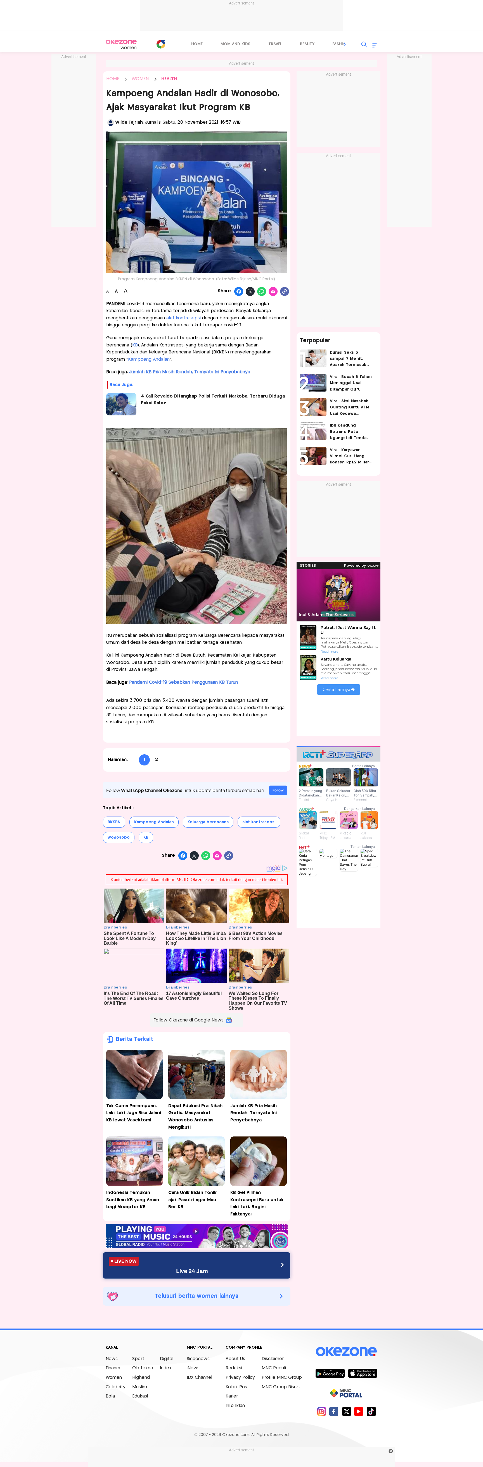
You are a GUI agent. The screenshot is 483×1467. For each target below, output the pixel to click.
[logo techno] (121, 44)
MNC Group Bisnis (281, 1387)
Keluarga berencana (208, 822)
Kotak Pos (236, 1387)
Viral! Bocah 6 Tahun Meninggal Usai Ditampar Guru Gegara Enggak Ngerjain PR (351, 384)
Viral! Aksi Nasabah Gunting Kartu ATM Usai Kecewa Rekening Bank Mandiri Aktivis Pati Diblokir (350, 408)
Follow (278, 790)
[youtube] (358, 1411)
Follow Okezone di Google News (188, 1020)
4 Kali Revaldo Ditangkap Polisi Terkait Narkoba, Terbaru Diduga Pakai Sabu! (213, 399)
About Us (235, 1359)
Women (114, 1377)
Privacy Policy (240, 1377)
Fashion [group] (340, 44)
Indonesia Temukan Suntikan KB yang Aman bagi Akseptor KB (132, 1200)
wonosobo (119, 837)
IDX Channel (199, 1377)
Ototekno (142, 1368)
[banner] (197, 1246)
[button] (345, 44)
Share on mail (273, 292)
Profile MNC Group (282, 1377)
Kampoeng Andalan (149, 359)
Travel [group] (275, 44)
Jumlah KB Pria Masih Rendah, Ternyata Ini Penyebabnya (189, 372)
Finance (114, 1368)
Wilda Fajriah (129, 122)
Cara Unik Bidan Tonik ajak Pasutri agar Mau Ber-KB (192, 1200)
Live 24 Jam (192, 1271)
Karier (232, 1396)
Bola (110, 1396)
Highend (141, 1377)
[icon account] (110, 122)
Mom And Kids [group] (235, 44)
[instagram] (321, 1411)
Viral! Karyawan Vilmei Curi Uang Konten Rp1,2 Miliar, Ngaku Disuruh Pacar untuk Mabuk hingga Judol (351, 457)
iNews (193, 1368)
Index (165, 1368)
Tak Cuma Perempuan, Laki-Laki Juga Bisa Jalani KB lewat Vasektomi (133, 1113)
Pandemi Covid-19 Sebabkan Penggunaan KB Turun (183, 682)
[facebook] (333, 1411)
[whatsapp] (261, 292)
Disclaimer (273, 1359)
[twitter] (346, 1411)
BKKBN (114, 822)
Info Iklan (235, 1406)
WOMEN (140, 79)
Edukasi (140, 1396)
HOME (112, 79)
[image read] (121, 404)
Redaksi (234, 1368)
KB (135, 345)
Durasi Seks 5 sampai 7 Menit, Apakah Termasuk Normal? (348, 359)
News (112, 1359)
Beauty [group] (307, 44)
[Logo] (160, 44)
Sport (138, 1359)
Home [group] (197, 44)
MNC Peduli (274, 1368)
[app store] (362, 1373)
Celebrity (116, 1387)
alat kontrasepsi (183, 318)
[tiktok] (371, 1411)
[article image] (313, 358)
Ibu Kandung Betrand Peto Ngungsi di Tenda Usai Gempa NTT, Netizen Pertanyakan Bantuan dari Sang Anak (352, 432)
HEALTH (169, 79)
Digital (166, 1359)
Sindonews (198, 1359)
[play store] (330, 1373)
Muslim (139, 1387)
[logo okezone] (346, 1351)
